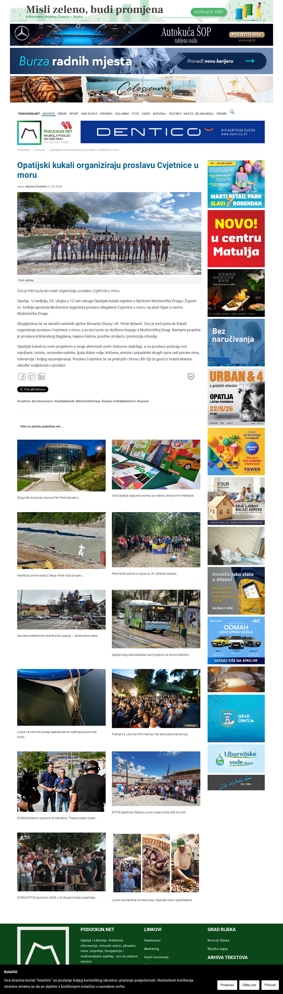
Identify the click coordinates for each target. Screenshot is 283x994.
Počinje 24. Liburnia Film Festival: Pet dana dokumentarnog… (150, 734)
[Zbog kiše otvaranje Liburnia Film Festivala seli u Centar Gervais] (61, 466)
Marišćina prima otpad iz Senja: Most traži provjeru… (50, 575)
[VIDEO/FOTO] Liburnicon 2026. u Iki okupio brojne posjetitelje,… (57, 897)
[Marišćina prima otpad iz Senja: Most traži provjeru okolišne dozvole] (61, 540)
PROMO (221, 114)
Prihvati (270, 985)
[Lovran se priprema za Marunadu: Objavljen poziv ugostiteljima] (156, 863)
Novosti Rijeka (218, 940)
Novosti (40, 150)
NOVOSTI (49, 114)
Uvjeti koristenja (156, 957)
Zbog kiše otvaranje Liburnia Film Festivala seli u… (48, 497)
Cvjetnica (25, 401)
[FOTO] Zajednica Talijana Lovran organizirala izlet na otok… (149, 812)
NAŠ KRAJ (159, 114)
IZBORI (62, 114)
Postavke (227, 985)
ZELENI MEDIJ (204, 114)
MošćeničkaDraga (88, 401)
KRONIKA (106, 114)
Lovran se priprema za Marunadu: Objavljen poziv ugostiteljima (152, 900)
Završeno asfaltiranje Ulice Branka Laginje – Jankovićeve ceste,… (58, 636)
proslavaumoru (43, 401)
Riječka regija (218, 949)
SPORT (73, 114)
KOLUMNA (122, 114)
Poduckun (23, 150)
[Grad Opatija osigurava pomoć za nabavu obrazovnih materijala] (156, 464)
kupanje (143, 401)
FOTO (135, 114)
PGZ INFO (175, 114)
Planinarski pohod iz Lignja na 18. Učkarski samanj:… (145, 573)
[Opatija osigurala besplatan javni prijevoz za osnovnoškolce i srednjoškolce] (156, 619)
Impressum (152, 940)
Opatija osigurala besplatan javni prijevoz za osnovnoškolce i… (151, 655)
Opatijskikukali (65, 401)
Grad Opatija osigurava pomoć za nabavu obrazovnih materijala (153, 495)
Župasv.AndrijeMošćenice (119, 401)
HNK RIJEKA (89, 114)
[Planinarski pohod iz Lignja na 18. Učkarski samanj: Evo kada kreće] (156, 539)
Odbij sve (249, 985)
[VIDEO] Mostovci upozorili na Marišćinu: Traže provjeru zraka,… (57, 818)
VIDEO (146, 114)
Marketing (151, 949)
